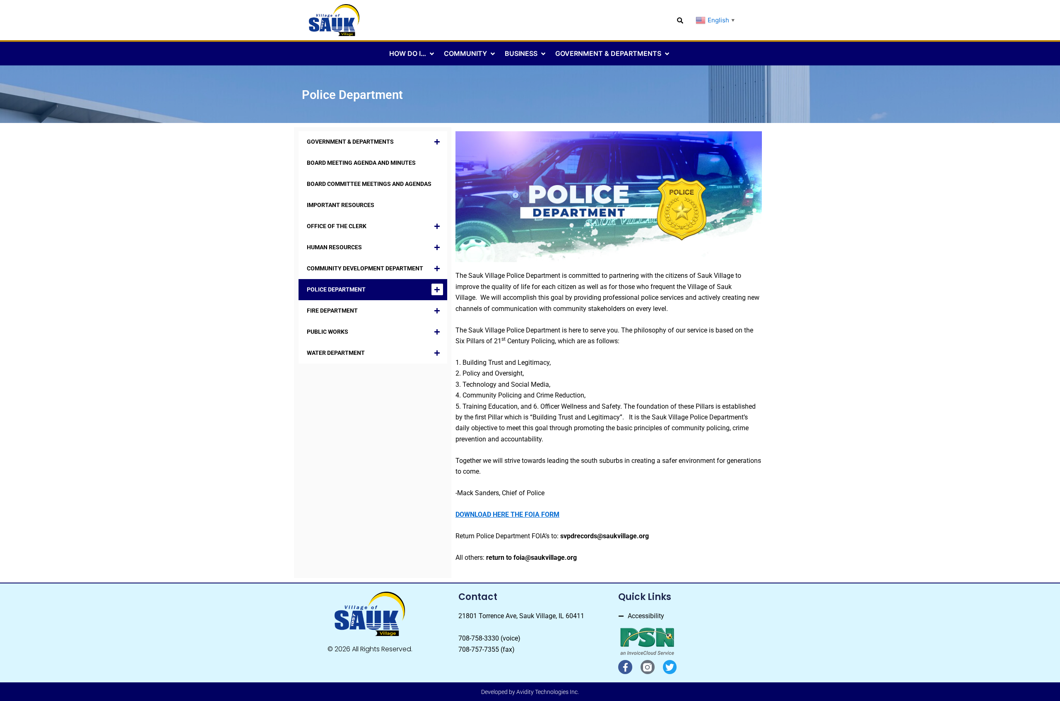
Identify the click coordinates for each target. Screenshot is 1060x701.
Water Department (336, 352)
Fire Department (332, 310)
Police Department (336, 289)
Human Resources (334, 247)
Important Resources (340, 205)
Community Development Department (365, 268)
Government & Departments (350, 141)
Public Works (327, 331)
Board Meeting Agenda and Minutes (361, 162)
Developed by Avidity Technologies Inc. (530, 692)
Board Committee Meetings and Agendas (369, 184)
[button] (412, 53)
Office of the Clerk (336, 226)
